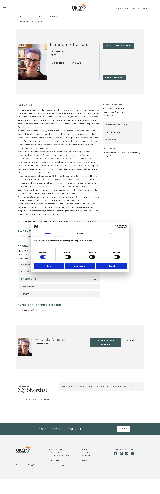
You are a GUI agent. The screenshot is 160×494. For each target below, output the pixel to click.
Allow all (111, 266)
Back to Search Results (33, 21)
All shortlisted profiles (35, 400)
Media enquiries (88, 458)
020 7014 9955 (54, 460)
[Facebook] (115, 453)
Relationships (28, 279)
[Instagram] (121, 453)
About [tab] (112, 233)
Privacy (19, 465)
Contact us (86, 455)
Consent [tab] (47, 233)
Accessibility (27, 465)
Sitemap (36, 465)
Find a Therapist (36, 16)
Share (77, 63)
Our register (121, 9)
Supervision (27, 287)
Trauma (25, 294)
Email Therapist (114, 77)
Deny (49, 266)
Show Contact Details (118, 45)
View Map (111, 139)
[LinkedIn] (127, 453)
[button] (154, 8)
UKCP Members (139, 9)
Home (21, 16)
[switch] (68, 257)
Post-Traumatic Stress (33, 272)
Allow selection (80, 266)
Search (124, 429)
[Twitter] (132, 453)
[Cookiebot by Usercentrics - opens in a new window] (117, 226)
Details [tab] (80, 233)
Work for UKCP (87, 460)
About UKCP (86, 453)
